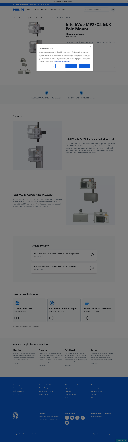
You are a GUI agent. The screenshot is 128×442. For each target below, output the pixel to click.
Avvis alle (71, 66)
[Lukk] (90, 46)
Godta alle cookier (84, 66)
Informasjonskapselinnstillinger (47, 66)
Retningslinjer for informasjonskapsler (62, 61)
